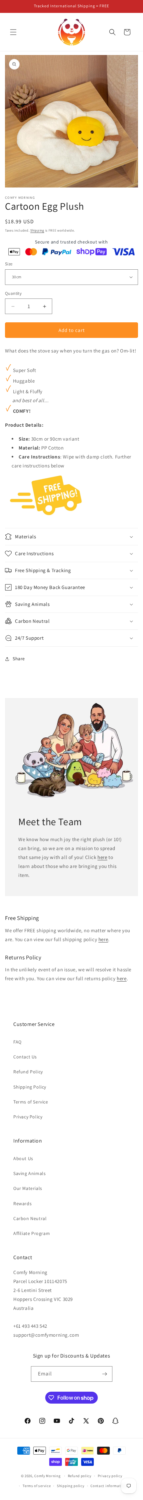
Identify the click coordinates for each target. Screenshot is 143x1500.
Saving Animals (29, 1173)
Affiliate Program (31, 1233)
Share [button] (19, 659)
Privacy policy (110, 1475)
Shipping (37, 230)
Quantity (13, 293)
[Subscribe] (104, 1374)
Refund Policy (28, 1072)
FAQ (17, 1042)
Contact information (108, 1485)
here (102, 857)
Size (9, 264)
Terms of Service (30, 1102)
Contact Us (25, 1057)
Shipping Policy (29, 1087)
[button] (13, 32)
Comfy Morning (47, 1475)
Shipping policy (70, 1485)
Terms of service (37, 1485)
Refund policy (79, 1475)
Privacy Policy (27, 1117)
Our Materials (27, 1188)
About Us (23, 1158)
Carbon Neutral (30, 1218)
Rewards (22, 1203)
